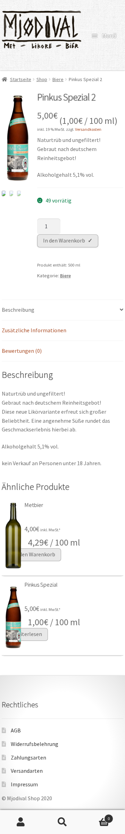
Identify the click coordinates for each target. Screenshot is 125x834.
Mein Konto (21, 822)
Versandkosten (88, 129)
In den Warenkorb (64, 240)
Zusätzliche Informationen (34, 330)
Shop (41, 79)
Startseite (20, 79)
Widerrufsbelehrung (34, 743)
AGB (16, 730)
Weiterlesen (27, 633)
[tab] (62, 310)
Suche (62, 822)
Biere (58, 79)
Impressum (24, 784)
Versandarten (27, 770)
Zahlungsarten (28, 757)
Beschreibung (18, 309)
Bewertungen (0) (22, 350)
